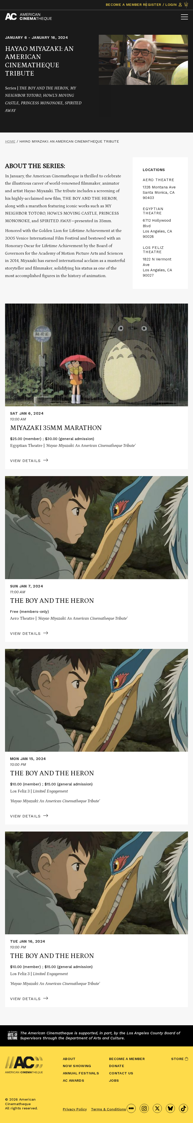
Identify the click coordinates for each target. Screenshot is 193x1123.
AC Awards (73, 1080)
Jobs (114, 1080)
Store (178, 1059)
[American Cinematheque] (28, 16)
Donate (116, 1066)
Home (10, 141)
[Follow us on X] (157, 1108)
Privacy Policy (75, 1109)
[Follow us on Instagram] (144, 1108)
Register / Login (160, 5)
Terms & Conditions (108, 1109)
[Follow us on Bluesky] (170, 1108)
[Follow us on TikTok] (183, 1108)
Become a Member (124, 5)
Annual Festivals (81, 1073)
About (69, 1059)
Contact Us (121, 1073)
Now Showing (77, 1066)
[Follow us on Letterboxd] (131, 1108)
